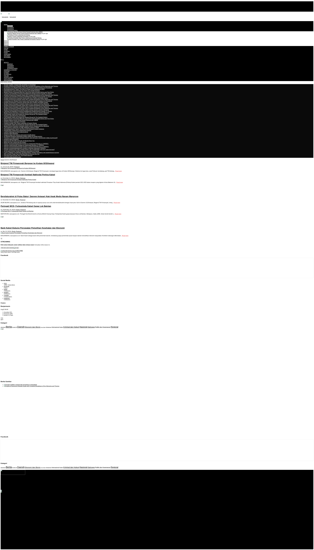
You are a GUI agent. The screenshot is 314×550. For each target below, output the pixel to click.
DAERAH (10, 64)
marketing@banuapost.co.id (157, 484)
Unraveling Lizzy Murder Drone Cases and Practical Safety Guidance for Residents (28, 87)
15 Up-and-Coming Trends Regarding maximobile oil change (21, 151)
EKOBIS (6, 49)
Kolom (61, 327)
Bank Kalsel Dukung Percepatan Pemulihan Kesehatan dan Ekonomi (33, 228)
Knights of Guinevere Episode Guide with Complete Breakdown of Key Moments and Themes (31, 86)
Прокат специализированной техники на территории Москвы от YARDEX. (26, 143)
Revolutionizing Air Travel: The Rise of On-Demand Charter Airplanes (24, 129)
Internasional (55, 327)
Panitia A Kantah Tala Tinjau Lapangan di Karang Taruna (23, 39)
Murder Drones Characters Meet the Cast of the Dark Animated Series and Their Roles (29, 92)
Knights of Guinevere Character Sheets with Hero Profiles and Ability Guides (26, 98)
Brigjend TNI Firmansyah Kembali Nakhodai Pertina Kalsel (28, 175)
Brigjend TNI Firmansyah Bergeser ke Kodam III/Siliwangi (27, 163)
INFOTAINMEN (7, 57)
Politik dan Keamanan (102, 327)
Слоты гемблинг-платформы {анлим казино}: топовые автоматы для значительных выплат (31, 152)
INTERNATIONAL (12, 30)
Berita (17, 178)
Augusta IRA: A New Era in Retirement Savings (17, 130)
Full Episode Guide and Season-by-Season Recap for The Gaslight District (25, 114)
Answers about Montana (11, 133)
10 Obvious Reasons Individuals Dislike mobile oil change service (23, 136)
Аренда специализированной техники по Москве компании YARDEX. (25, 148)
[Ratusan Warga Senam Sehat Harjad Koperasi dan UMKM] (24, 32)
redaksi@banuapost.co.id (165, 482)
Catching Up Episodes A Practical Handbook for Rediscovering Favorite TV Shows (28, 93)
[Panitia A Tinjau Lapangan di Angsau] (18, 35)
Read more (118, 171)
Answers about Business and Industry (15, 115)
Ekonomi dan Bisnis (32, 327)
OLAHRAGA (7, 51)
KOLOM (6, 52)
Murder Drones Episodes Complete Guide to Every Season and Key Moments (26, 104)
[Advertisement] (30, 24)
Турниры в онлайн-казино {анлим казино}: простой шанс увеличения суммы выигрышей (30, 138)
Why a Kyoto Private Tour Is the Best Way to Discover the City (21, 154)
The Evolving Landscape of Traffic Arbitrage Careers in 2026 (21, 127)
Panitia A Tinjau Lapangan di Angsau (18, 36)
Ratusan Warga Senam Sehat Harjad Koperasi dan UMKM (24, 33)
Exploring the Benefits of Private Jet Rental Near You (19, 140)
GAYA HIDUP (7, 55)
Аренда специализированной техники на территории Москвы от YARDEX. (26, 146)
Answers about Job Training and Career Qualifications (19, 135)
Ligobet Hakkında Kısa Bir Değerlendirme (16, 132)
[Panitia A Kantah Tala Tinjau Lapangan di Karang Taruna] (24, 38)
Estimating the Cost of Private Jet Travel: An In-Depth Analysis (22, 90)
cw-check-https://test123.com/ (12, 157)
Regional (17, 167)
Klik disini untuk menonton (7, 247)
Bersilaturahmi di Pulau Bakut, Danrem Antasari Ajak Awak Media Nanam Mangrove (39, 196)
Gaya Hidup (43, 327)
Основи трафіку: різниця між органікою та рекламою (20, 84)
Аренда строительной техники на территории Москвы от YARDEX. (24, 145)
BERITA (6, 62)
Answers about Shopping (11, 139)
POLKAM (6, 48)
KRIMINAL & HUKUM (9, 46)
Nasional (83, 327)
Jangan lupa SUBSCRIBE (15, 250)
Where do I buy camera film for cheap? (15, 142)
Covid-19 (14, 327)
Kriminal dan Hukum (71, 327)
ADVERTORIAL (7, 54)
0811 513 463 (153, 482)
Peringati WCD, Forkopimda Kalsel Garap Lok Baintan (26, 206)
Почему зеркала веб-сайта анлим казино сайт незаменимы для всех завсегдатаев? (29, 149)
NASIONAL (10, 29)
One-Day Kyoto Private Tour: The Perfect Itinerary (18, 155)
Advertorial (3, 327)
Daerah (21, 327)
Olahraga (22, 178)
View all (6, 41)
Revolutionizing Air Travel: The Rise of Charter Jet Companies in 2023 (24, 89)
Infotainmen (48, 327)
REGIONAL (10, 65)
